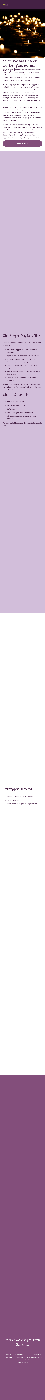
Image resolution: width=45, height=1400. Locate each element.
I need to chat (22, 143)
